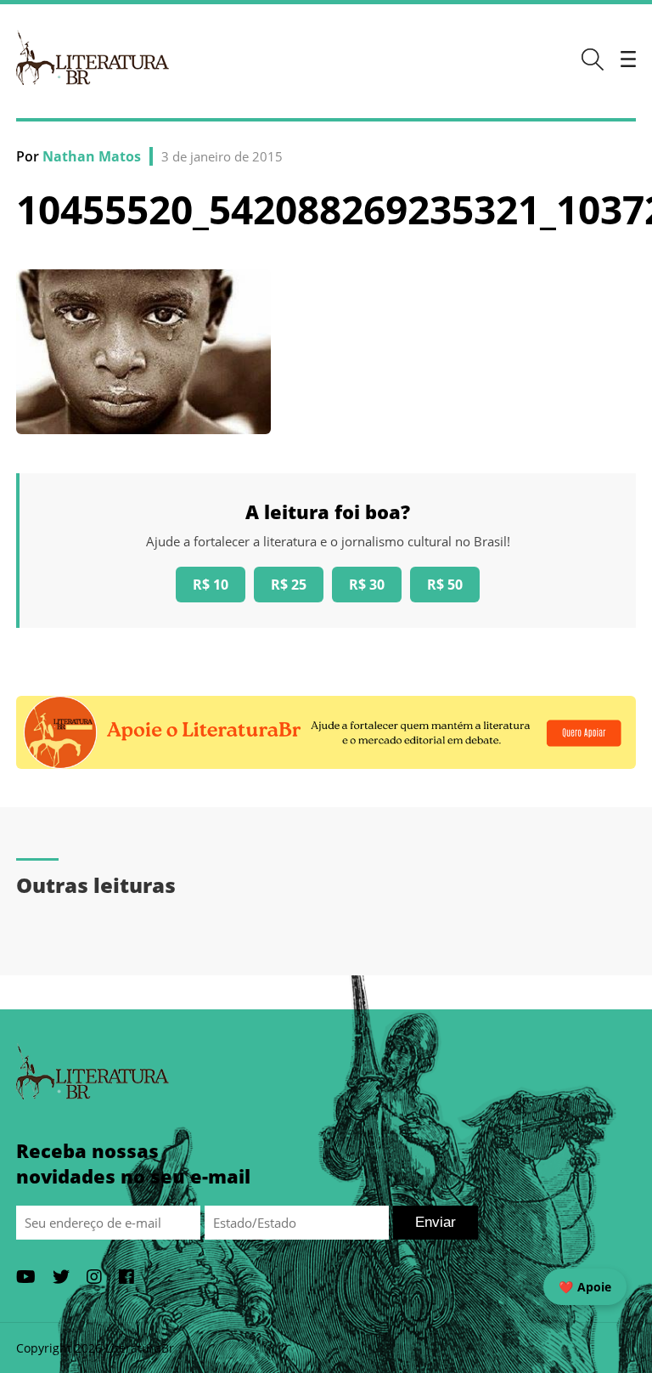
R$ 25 (288, 584)
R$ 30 (367, 584)
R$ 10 (210, 584)
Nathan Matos (91, 156)
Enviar (435, 1222)
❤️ (585, 1287)
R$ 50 (445, 584)
